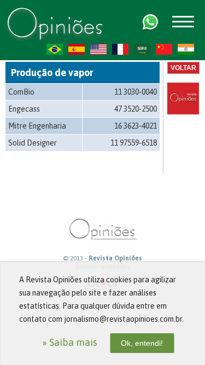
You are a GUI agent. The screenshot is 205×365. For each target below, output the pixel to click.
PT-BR (54, 49)
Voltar (183, 68)
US (98, 49)
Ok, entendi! (142, 343)
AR (142, 49)
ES (76, 49)
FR (120, 49)
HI (186, 49)
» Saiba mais (69, 342)
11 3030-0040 (135, 92)
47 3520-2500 (135, 109)
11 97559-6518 (133, 142)
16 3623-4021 (135, 125)
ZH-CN (164, 49)
